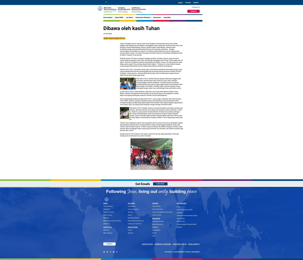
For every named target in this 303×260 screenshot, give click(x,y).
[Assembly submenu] (171, 17)
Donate (193, 11)
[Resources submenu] (161, 17)
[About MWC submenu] (124, 17)
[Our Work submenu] (133, 17)
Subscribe (160, 184)
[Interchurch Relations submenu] (151, 17)
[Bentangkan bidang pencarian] (106, 2)
